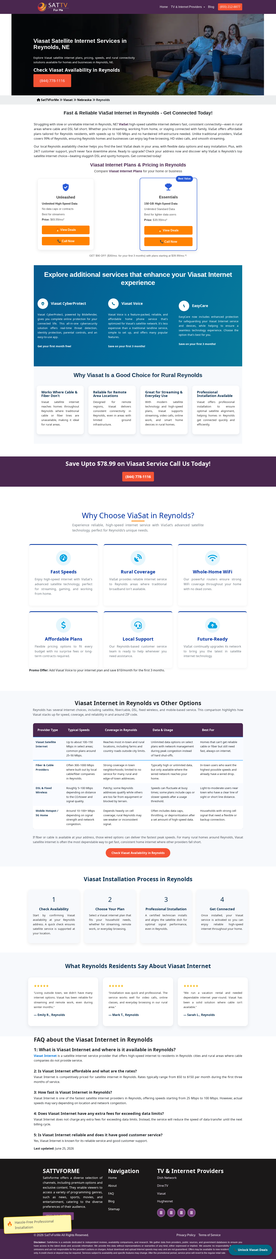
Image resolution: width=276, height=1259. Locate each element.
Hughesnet (165, 1201)
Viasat (68, 100)
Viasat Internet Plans (126, 171)
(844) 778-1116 (52, 80)
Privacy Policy (185, 1235)
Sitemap (114, 1209)
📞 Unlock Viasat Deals (250, 1250)
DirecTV (162, 1186)
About (112, 1186)
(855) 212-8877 (230, 6)
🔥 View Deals (66, 229)
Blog (211, 6)
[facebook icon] (170, 1213)
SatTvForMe (52, 1235)
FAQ (111, 1193)
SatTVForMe (49, 100)
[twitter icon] (161, 1213)
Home (164, 6)
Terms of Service (209, 1235)
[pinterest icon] (190, 1213)
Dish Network (167, 1178)
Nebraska (84, 100)
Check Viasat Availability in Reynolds (138, 853)
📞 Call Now (65, 241)
